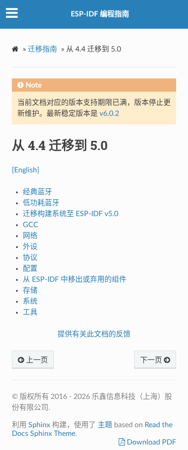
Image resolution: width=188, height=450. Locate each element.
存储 (30, 290)
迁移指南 (42, 49)
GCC (30, 224)
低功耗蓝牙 (41, 203)
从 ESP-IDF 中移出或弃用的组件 (74, 279)
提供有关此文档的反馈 (94, 334)
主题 (105, 425)
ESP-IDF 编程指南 (100, 14)
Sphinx (39, 425)
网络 (30, 235)
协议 (30, 257)
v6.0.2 (109, 113)
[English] (25, 170)
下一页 (152, 360)
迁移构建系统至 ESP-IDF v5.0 (70, 213)
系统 (30, 301)
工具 (30, 312)
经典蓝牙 (37, 192)
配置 (30, 268)
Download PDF (150, 442)
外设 (30, 246)
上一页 (36, 360)
